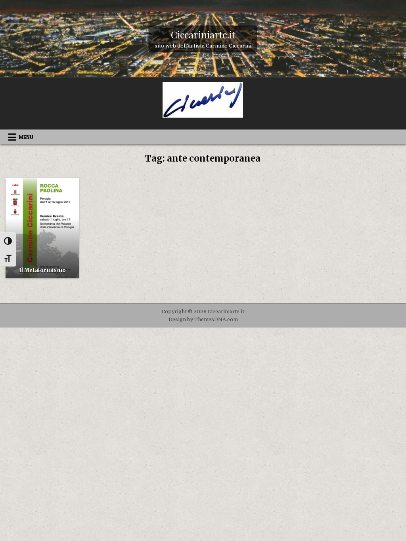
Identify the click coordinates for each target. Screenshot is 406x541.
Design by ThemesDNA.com (203, 319)
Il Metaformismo (42, 270)
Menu (26, 137)
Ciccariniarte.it (203, 34)
